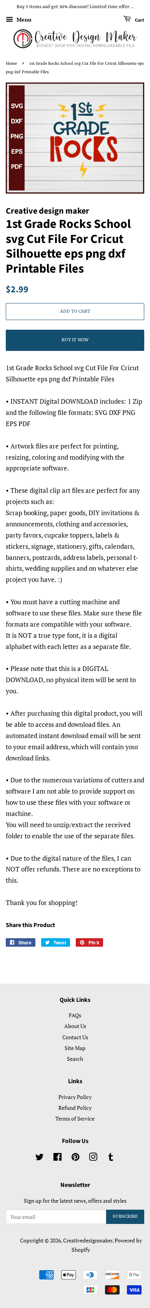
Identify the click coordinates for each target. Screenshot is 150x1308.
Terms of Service (75, 1118)
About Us (75, 1026)
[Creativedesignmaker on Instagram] (93, 1158)
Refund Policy (75, 1107)
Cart (139, 20)
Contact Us (75, 1037)
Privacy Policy (75, 1097)
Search (75, 1058)
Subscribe (125, 1216)
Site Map (75, 1048)
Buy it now (75, 340)
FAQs (75, 1015)
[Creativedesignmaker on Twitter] (39, 1158)
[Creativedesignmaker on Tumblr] (111, 1158)
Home (11, 63)
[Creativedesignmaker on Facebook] (57, 1158)
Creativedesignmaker (87, 1240)
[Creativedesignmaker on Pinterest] (75, 1158)
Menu (23, 19)
